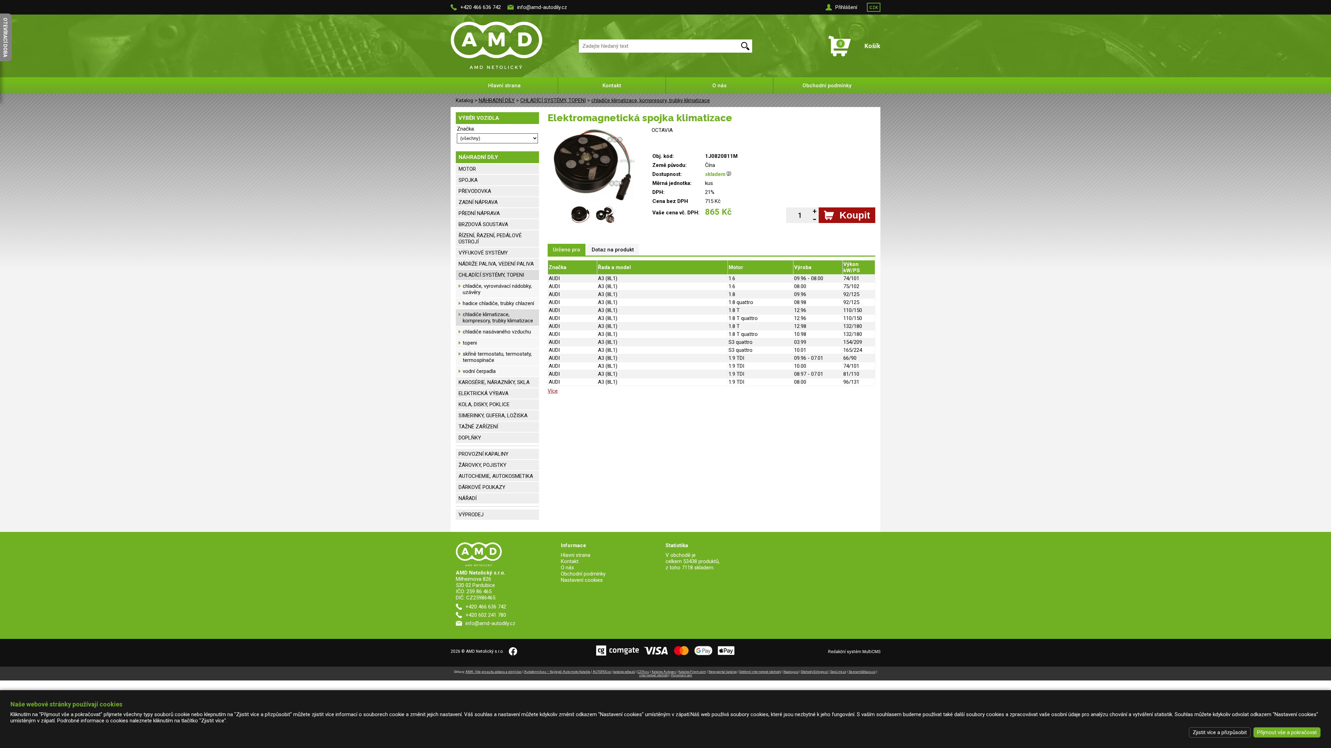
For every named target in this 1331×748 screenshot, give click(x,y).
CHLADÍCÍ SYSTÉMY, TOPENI (553, 100)
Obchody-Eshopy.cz (814, 672)
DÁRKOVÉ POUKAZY (482, 487)
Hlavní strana (504, 85)
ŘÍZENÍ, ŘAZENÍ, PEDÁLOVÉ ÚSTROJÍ (490, 238)
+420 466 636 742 (480, 7)
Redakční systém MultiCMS (854, 651)
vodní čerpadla (479, 371)
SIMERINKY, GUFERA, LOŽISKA (493, 415)
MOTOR (467, 169)
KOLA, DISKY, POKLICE (484, 404)
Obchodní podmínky (826, 85)
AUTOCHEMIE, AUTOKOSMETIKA (496, 476)
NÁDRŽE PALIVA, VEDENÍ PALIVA (496, 264)
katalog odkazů (624, 672)
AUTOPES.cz (602, 672)
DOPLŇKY (470, 438)
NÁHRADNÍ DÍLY (497, 100)
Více (553, 391)
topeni (470, 343)
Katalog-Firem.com (692, 672)
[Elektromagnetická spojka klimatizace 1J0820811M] (593, 130)
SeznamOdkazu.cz (862, 672)
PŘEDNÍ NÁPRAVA (479, 213)
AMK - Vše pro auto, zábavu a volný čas (494, 672)
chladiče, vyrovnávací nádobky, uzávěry (497, 289)
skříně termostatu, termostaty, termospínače (497, 357)
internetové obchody (654, 675)
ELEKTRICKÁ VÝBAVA (483, 393)
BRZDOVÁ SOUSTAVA (483, 224)
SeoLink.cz (838, 672)
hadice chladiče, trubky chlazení (498, 303)
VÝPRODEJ (471, 514)
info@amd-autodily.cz (542, 7)
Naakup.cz (791, 672)
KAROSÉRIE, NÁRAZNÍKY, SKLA (494, 382)
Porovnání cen (681, 675)
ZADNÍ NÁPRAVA (478, 202)
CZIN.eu (643, 672)
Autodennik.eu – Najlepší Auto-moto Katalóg (557, 672)
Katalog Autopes (664, 672)
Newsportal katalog (722, 672)
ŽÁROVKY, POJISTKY (482, 465)
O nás (719, 85)
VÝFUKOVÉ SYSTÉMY (483, 253)
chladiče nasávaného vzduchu (497, 332)
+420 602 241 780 (486, 615)
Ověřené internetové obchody (760, 672)
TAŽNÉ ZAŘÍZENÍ (478, 427)
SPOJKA (468, 180)
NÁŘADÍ (468, 498)
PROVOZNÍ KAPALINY (483, 454)
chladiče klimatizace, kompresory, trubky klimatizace (650, 100)
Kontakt (611, 85)
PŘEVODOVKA (475, 191)
